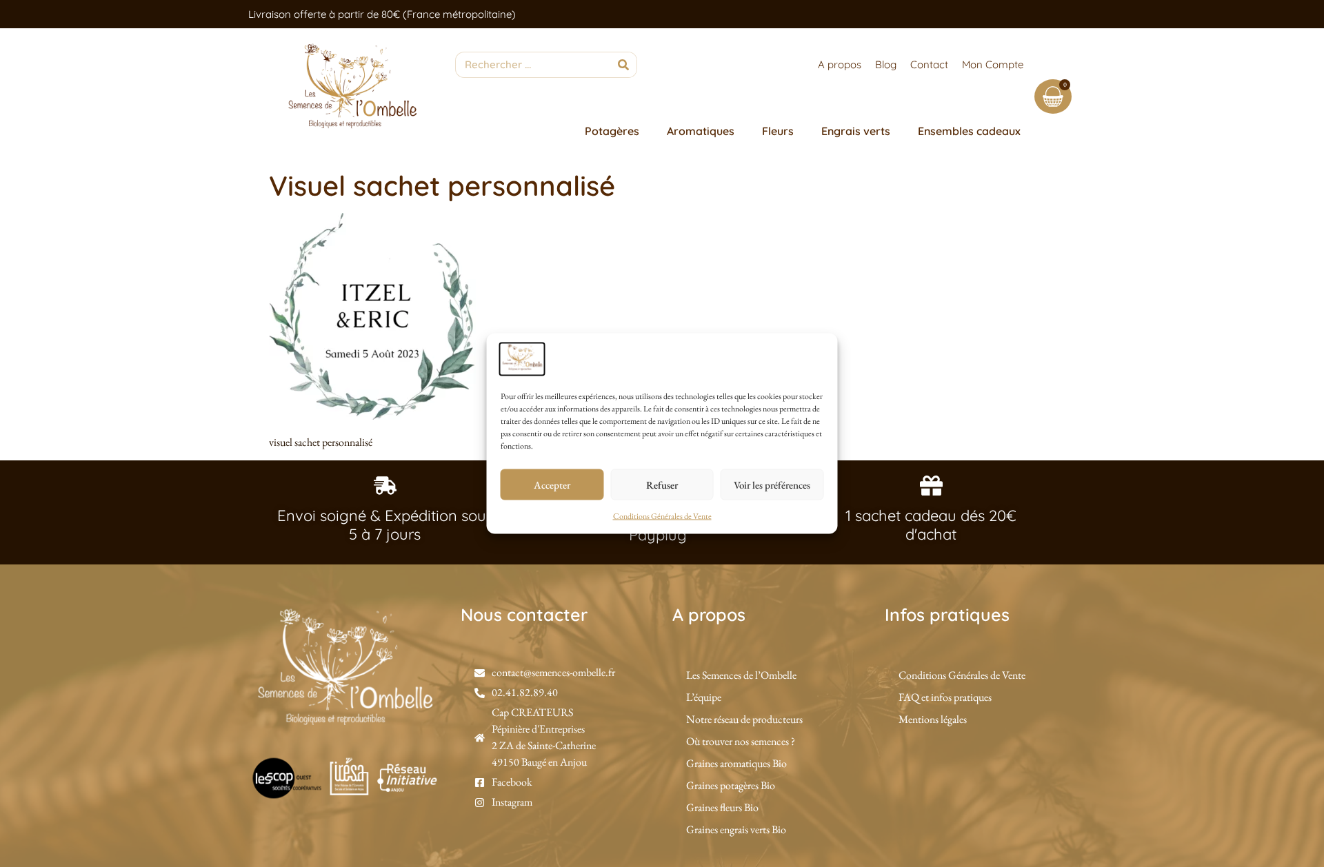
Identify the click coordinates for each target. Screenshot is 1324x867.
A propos (839, 64)
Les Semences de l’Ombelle (741, 675)
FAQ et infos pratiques (945, 697)
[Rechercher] (623, 64)
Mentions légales (933, 719)
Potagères (612, 131)
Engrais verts (855, 131)
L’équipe (703, 697)
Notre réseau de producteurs (744, 719)
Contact (929, 64)
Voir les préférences (772, 484)
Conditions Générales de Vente (662, 516)
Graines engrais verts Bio (736, 829)
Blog (885, 64)
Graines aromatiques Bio (736, 763)
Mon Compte (992, 64)
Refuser (662, 484)
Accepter (552, 484)
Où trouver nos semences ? (740, 741)
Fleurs (778, 131)
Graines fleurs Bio (722, 807)
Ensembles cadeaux (969, 131)
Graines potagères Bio (730, 785)
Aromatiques (700, 131)
